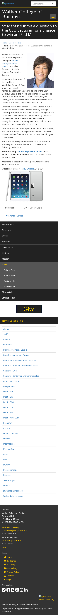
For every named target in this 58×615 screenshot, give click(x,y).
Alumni (6, 329)
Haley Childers (27, 168)
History (5, 253)
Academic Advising (10, 527)
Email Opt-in (9, 286)
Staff (5, 334)
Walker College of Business (22, 14)
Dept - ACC (8, 391)
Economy (7, 422)
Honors (6, 438)
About (11, 43)
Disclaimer (11, 560)
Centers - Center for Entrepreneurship (21, 375)
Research (7, 475)
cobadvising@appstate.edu (14, 530)
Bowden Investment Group (16, 355)
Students (7, 344)
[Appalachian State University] (14, 3)
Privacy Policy (12, 572)
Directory (6, 230)
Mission (5, 258)
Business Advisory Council (15, 349)
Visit (4, 547)
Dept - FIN (8, 407)
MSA (5, 459)
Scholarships (9, 480)
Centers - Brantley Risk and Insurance (20, 365)
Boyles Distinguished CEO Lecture (10, 63)
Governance (7, 247)
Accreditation (8, 224)
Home (4, 43)
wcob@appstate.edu (11, 540)
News (19, 43)
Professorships (10, 469)
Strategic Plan (8, 297)
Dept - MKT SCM (11, 417)
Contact (10, 575)
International (9, 443)
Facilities (6, 241)
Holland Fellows (10, 433)
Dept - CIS (8, 396)
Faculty (6, 339)
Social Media (9, 281)
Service (6, 485)
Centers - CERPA (11, 381)
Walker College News (13, 496)
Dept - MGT (8, 412)
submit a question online (29, 151)
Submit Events (10, 270)
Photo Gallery (8, 292)
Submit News (10, 275)
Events (5, 235)
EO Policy (10, 564)
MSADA (6, 464)
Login (8, 579)
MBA (5, 454)
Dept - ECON (9, 402)
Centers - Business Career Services (19, 360)
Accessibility (12, 568)
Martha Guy (8, 449)
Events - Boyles (15, 215)
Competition (9, 386)
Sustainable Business (13, 490)
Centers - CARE (10, 370)
